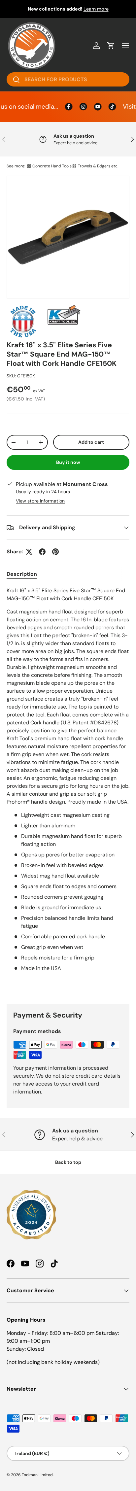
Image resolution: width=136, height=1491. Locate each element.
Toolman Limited (37, 1474)
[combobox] (68, 79)
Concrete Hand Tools (52, 166)
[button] (111, 45)
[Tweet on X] (29, 551)
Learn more (96, 9)
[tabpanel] (68, 790)
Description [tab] (22, 574)
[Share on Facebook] (42, 551)
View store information (40, 501)
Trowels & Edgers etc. (98, 166)
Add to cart (91, 442)
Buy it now (68, 462)
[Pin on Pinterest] (55, 551)
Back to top (68, 1162)
